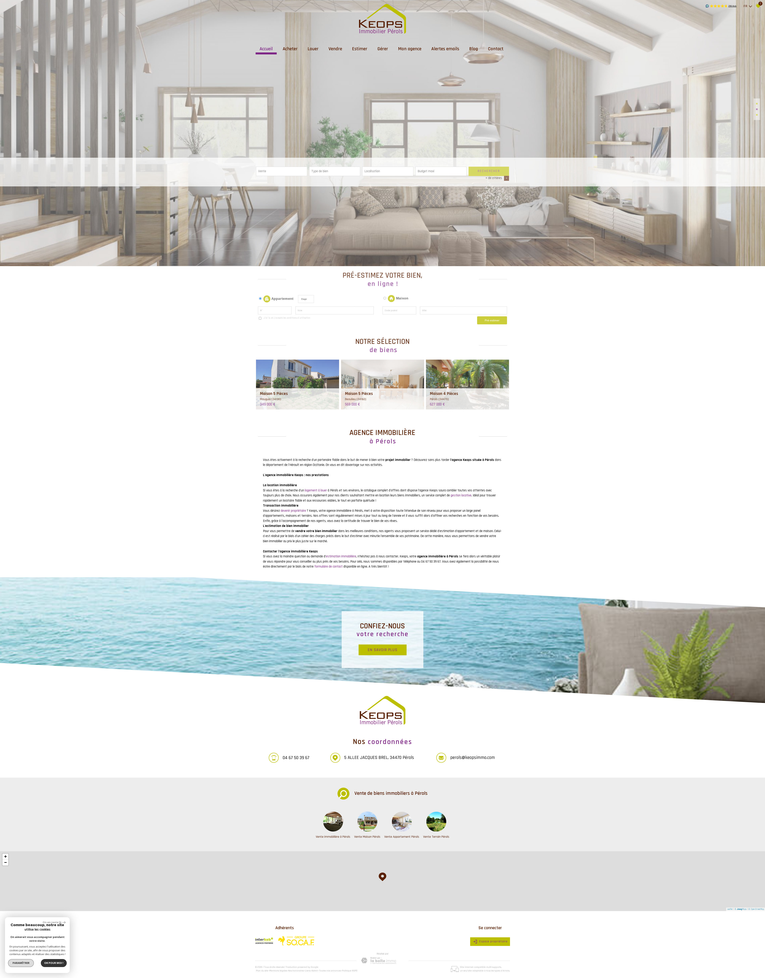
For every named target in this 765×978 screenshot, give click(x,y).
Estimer (359, 49)
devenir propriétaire (293, 511)
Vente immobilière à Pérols (333, 837)
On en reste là (52, 922)
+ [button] (5, 856)
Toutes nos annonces (330, 970)
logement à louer (316, 490)
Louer (313, 49)
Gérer (382, 49)
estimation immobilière (341, 556)
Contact (495, 49)
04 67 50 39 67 (296, 757)
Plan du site (262, 970)
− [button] (5, 862)
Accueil (266, 49)
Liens (307, 970)
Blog (473, 49)
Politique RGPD (349, 970)
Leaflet (730, 909)
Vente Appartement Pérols (401, 837)
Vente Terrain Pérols (436, 837)
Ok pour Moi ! (53, 963)
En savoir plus (382, 649)
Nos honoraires (296, 970)
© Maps (740, 909)
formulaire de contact (328, 566)
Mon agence (409, 49)
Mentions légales (278, 970)
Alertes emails (445, 49)
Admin (315, 970)
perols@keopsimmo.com (472, 757)
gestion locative (461, 495)
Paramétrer (21, 963)
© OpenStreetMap (756, 909)
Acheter (290, 49)
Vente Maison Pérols (367, 837)
